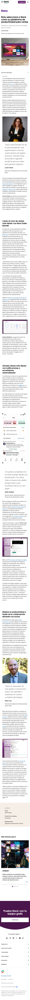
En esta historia (6, 72)
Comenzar (22, 2)
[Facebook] (13, 938)
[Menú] (28, 2)
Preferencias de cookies (7, 983)
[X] (16, 938)
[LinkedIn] (7, 938)
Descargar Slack (5, 976)
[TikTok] (23, 938)
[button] (12, 886)
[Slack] (5, 2)
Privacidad (4, 979)
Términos (10, 979)
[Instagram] (10, 938)
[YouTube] (20, 938)
